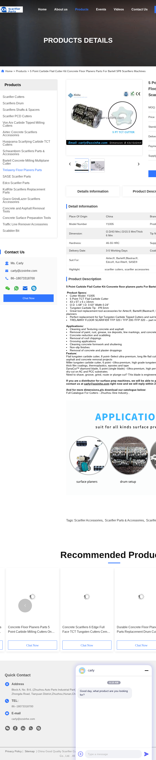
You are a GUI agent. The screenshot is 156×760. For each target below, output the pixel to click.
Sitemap (30, 751)
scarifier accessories (88, 520)
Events (101, 9)
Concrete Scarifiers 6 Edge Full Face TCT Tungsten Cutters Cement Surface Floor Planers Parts (86, 630)
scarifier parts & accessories (124, 520)
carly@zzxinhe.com (24, 270)
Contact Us (139, 9)
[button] (25, 605)
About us (61, 9)
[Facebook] (15, 729)
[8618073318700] (30, 729)
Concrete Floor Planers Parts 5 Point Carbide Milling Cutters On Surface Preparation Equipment (30, 630)
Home (42, 9)
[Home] (11, 9)
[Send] (146, 754)
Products (81, 9)
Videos (119, 9)
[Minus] (146, 670)
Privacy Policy (13, 751)
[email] (25, 288)
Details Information (92, 191)
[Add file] (80, 754)
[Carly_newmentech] (34, 288)
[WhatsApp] (16, 288)
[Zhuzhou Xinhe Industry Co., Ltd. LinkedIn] (23, 729)
